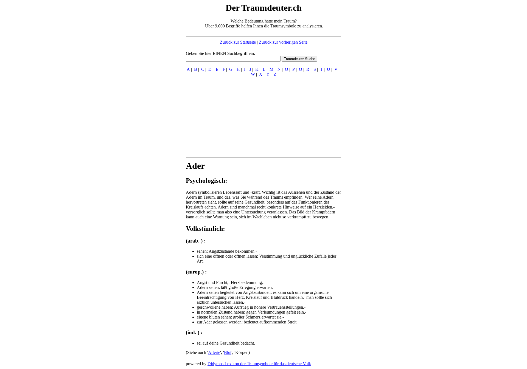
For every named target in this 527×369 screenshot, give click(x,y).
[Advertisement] (152, 84)
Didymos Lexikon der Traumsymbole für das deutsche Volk (259, 363)
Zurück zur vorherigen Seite (283, 42)
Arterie (214, 352)
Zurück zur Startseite (238, 42)
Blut (227, 352)
